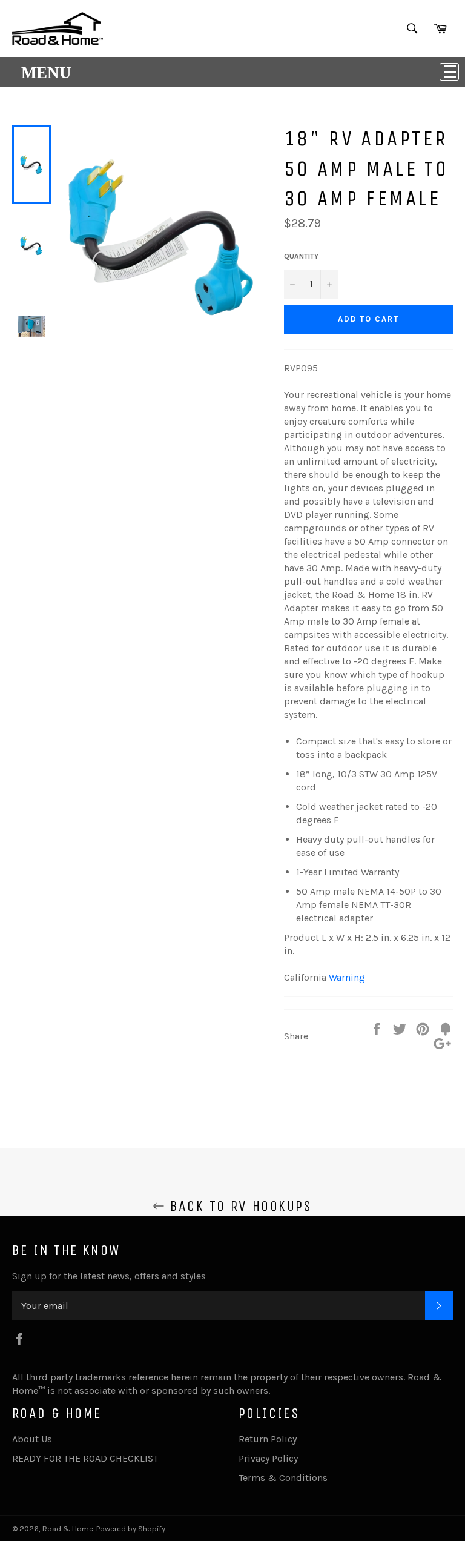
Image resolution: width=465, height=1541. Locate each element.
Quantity (301, 256)
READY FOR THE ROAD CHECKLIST (85, 1458)
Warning (347, 977)
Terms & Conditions (283, 1477)
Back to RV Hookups (238, 1206)
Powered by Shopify (130, 1528)
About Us (32, 1439)
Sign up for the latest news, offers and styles (109, 1276)
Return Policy (268, 1439)
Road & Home (67, 1528)
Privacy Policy (268, 1458)
